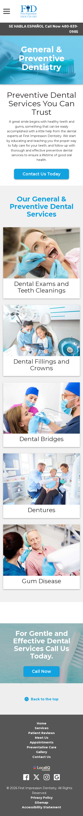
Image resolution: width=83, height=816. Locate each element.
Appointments (41, 742)
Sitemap (41, 802)
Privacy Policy (42, 798)
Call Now (41, 671)
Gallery (41, 752)
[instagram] (47, 777)
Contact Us (41, 757)
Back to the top (45, 699)
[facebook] (26, 777)
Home (41, 723)
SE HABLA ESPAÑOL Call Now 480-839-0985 (43, 29)
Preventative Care (41, 747)
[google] (57, 777)
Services (42, 728)
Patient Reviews (41, 733)
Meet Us (41, 738)
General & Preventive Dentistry (41, 58)
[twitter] (36, 777)
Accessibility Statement (41, 807)
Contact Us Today (41, 173)
